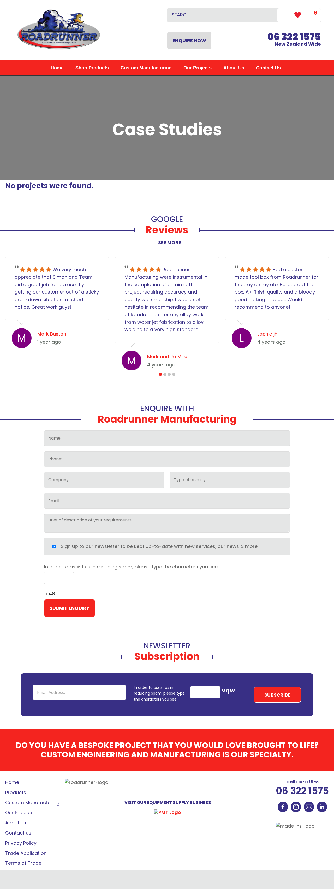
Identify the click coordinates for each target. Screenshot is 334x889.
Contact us (18, 833)
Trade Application (26, 853)
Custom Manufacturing (146, 67)
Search (271, 15)
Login (286, 15)
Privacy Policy (21, 843)
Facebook (283, 807)
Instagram (296, 807)
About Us (233, 67)
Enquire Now (189, 40)
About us (15, 822)
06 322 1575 (302, 790)
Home (57, 67)
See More (169, 242)
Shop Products (92, 67)
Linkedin (322, 807)
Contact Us (268, 67)
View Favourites (299, 15)
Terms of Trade (23, 863)
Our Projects (197, 67)
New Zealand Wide (294, 40)
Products (15, 792)
